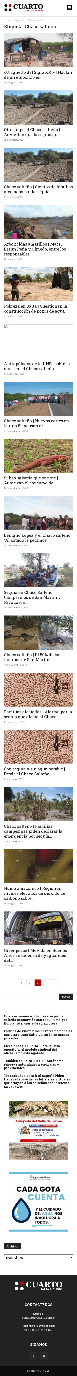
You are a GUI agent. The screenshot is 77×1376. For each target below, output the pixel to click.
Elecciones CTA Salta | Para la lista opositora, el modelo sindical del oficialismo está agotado (32, 1049)
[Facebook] (33, 1356)
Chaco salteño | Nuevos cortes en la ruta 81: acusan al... (36, 423)
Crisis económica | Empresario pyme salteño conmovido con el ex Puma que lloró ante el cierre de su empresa (35, 1019)
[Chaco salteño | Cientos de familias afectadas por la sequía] (38, 165)
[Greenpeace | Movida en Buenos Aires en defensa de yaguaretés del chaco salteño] (38, 928)
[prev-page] (21, 982)
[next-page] (54, 982)
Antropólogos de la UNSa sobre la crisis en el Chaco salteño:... (37, 366)
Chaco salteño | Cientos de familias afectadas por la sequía (38, 189)
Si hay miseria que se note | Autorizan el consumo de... (31, 480)
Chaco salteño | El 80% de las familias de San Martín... (32, 657)
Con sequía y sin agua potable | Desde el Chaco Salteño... (34, 771)
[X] (44, 1356)
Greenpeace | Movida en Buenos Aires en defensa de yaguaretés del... (35, 955)
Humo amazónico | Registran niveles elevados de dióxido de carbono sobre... (34, 893)
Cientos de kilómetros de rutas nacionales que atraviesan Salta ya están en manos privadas (38, 1034)
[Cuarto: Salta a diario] (28, 8)
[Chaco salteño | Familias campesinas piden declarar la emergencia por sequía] (38, 804)
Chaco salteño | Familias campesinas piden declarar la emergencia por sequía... (33, 831)
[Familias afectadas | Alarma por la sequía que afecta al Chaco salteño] (38, 690)
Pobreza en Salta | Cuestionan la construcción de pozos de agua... (36, 308)
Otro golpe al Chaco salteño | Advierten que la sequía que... (33, 132)
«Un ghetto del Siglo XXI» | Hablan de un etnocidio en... (38, 74)
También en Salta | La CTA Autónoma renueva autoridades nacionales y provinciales (34, 1064)
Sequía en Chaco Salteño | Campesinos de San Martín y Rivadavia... (32, 597)
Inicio (7, 20)
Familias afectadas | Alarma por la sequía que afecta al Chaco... (38, 714)
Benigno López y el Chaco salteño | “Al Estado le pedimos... (38, 537)
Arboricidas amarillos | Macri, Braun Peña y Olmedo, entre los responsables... (35, 249)
